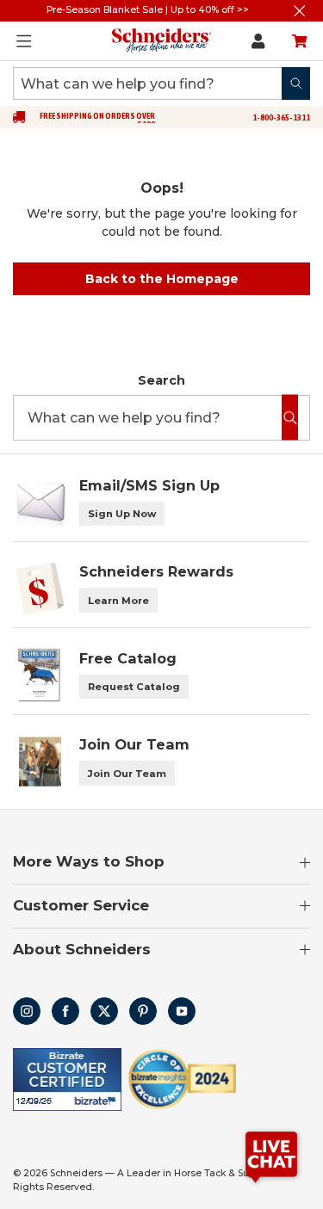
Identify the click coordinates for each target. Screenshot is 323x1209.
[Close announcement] (299, 11)
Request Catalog (134, 687)
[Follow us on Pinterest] (143, 1011)
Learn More (118, 601)
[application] (271, 1157)
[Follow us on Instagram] (26, 1011)
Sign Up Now (122, 514)
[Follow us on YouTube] (182, 1011)
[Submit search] (296, 83)
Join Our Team (127, 774)
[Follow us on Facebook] (65, 1011)
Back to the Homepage (162, 279)
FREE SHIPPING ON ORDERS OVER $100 (97, 120)
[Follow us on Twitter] (104, 1011)
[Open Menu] (24, 41)
